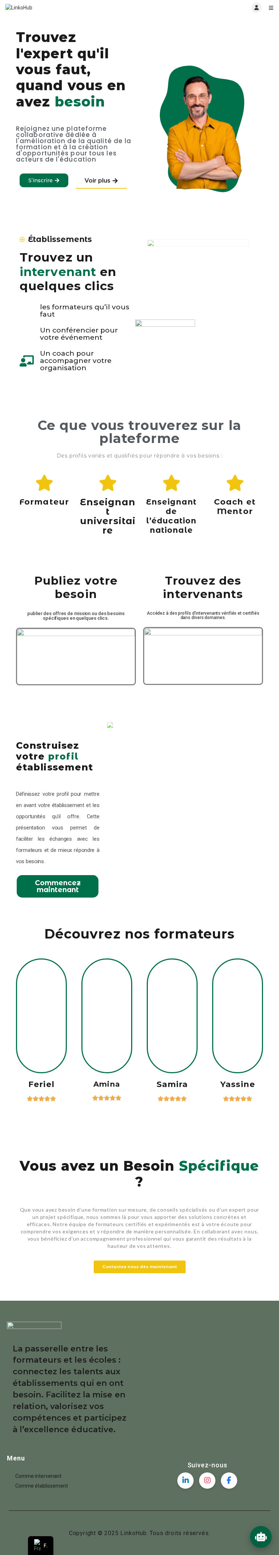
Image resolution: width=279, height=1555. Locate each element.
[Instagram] (207, 1480)
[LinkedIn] (185, 1480)
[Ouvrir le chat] (261, 1537)
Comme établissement (41, 1486)
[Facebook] (229, 1480)
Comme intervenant (38, 1476)
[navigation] (40, 1545)
